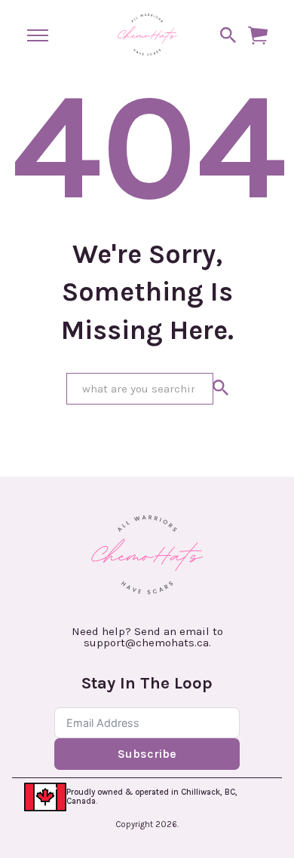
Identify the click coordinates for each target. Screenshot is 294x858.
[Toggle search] (228, 35)
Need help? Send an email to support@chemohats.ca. (147, 637)
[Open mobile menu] (37, 35)
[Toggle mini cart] (258, 35)
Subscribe (147, 754)
